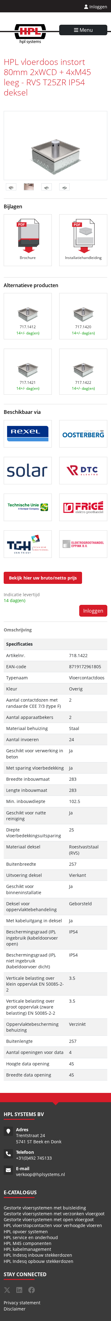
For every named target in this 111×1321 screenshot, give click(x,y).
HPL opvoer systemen (26, 1231)
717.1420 (83, 326)
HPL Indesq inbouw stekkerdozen (38, 1255)
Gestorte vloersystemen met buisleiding (45, 1208)
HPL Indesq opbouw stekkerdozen (38, 1261)
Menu (85, 30)
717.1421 (28, 382)
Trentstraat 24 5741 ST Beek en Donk (38, 1138)
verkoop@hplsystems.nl (40, 1174)
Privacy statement (22, 1303)
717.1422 (83, 382)
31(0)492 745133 (35, 1158)
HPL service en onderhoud (31, 1237)
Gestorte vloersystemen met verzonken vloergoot (54, 1214)
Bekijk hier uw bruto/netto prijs (43, 578)
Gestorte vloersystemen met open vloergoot (49, 1219)
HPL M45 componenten (27, 1243)
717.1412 (28, 326)
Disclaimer (15, 1309)
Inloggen (97, 7)
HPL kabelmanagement (27, 1249)
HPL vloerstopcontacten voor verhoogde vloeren (53, 1225)
